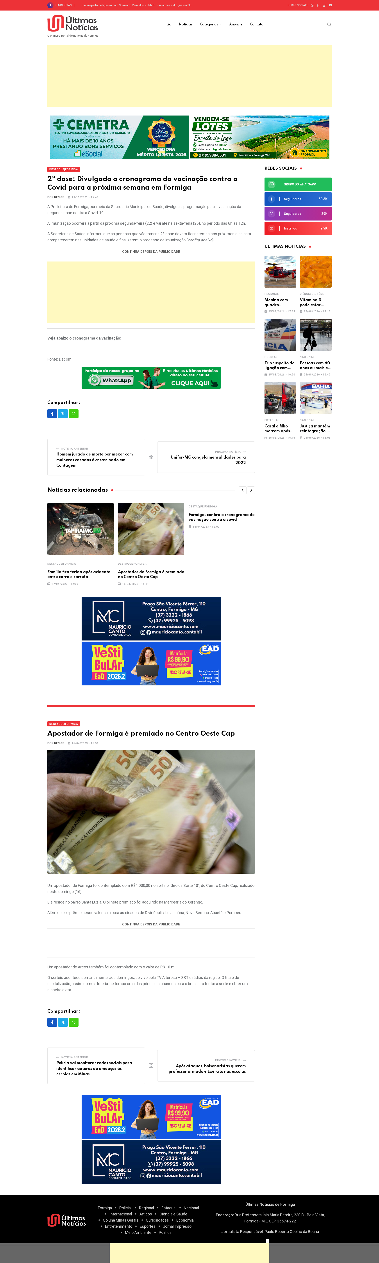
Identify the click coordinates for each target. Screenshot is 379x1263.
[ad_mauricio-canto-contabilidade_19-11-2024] (151, 618)
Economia (185, 1220)
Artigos (145, 1214)
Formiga (105, 1208)
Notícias (185, 24)
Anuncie (235, 24)
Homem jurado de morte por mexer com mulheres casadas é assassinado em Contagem (94, 460)
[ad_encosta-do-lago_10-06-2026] (259, 137)
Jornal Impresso (177, 1226)
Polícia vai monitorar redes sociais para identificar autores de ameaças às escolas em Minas (94, 1068)
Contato (256, 24)
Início (166, 24)
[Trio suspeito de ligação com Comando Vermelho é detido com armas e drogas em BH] (280, 335)
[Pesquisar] (329, 24)
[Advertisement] (189, 76)
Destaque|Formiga (61, 563)
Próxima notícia (228, 451)
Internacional (120, 1214)
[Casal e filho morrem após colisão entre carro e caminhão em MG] (280, 398)
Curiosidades (157, 1220)
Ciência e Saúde (312, 293)
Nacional (307, 357)
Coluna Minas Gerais (120, 1220)
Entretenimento (118, 1226)
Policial (271, 357)
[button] (243, 490)
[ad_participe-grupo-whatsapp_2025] (151, 377)
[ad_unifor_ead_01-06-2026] (151, 663)
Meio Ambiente (138, 1232)
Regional (272, 293)
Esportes (148, 1226)
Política (165, 1232)
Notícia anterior (74, 448)
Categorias (209, 24)
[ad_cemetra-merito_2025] (119, 137)
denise (59, 197)
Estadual (272, 420)
